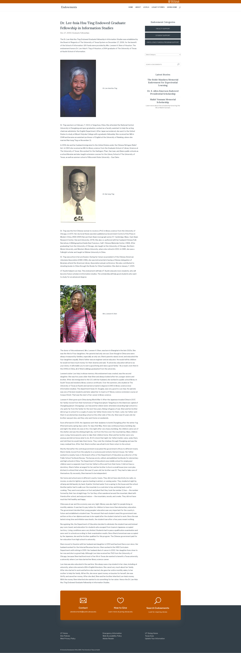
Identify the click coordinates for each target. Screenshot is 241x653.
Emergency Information (112, 633)
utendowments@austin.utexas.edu (83, 612)
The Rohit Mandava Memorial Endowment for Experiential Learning (163, 82)
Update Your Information (155, 639)
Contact (83, 607)
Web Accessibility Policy (112, 636)
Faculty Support (163, 29)
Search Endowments (157, 608)
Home (131, 7)
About (138, 7)
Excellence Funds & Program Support (163, 42)
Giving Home (172, 7)
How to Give (120, 607)
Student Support (163, 35)
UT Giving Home (151, 633)
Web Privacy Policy (68, 639)
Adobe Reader (108, 639)
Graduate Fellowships (80, 33)
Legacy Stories (158, 7)
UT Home (64, 633)
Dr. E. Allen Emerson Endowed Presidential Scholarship (162, 92)
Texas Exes (149, 636)
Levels (146, 7)
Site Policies (65, 636)
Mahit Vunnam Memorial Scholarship (163, 101)
